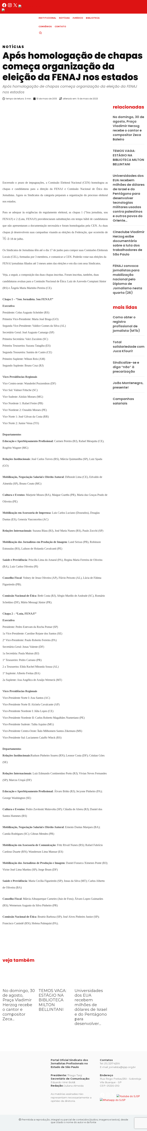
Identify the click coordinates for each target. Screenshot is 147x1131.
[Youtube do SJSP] (30, 6)
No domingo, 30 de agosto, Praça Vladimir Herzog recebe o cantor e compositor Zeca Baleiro (128, 128)
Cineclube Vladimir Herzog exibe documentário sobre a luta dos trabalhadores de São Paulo (128, 243)
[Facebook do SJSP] (4, 6)
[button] (46, 32)
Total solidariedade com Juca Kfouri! (128, 346)
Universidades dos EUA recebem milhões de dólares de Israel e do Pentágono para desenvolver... (91, 1007)
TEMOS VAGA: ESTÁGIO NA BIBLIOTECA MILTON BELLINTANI (52, 1000)
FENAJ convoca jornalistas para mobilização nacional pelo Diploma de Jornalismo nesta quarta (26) (127, 279)
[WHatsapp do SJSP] (14, 10)
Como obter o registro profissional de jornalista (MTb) (126, 324)
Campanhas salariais (123, 401)
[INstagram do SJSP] (10, 6)
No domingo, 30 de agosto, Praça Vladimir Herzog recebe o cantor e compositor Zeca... (19, 1004)
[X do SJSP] (15, 6)
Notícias (13, 46)
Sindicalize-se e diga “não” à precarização (126, 367)
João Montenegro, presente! (128, 385)
